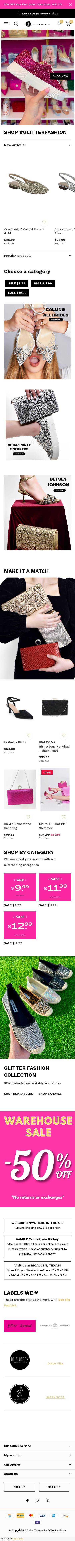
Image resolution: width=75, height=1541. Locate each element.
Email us (53, 1487)
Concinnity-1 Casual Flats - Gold (24, 231)
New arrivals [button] (14, 145)
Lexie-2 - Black (15, 742)
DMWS (52, 1530)
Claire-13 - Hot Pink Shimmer (53, 826)
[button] (6, 24)
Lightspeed (18, 1539)
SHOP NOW (60, 76)
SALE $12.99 (17, 293)
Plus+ (62, 1530)
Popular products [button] (17, 255)
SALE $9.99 (16, 283)
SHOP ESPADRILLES (18, 1093)
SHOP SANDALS (50, 1093)
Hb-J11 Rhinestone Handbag (17, 826)
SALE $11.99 (43, 283)
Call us (19, 1487)
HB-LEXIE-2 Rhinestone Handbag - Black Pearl (54, 746)
